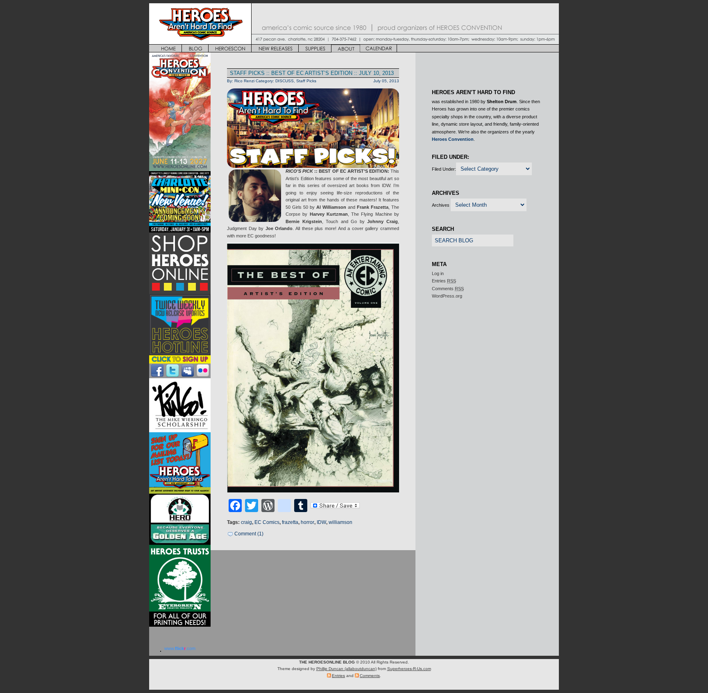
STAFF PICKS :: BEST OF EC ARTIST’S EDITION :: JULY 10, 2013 (312, 73)
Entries (444, 280)
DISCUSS (284, 81)
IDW (321, 522)
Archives (440, 205)
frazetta (290, 522)
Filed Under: (444, 169)
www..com (179, 648)
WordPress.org (447, 295)
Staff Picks (306, 81)
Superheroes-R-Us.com (409, 668)
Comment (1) (248, 533)
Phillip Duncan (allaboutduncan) (346, 668)
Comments (448, 288)
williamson (340, 522)
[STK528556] (313, 367)
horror (307, 522)
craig (246, 522)
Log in (438, 273)
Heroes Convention (453, 139)
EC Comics (266, 522)
